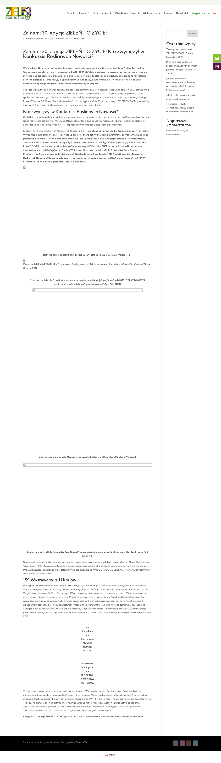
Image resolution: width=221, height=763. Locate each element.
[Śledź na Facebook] (175, 743)
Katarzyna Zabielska (53, 38)
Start (70, 13)
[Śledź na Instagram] (182, 743)
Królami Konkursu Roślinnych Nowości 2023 (47, 130)
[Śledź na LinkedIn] (195, 743)
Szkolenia (100, 13)
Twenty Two (82, 742)
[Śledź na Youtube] (188, 743)
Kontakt (182, 13)
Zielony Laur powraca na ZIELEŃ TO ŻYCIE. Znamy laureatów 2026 (179, 53)
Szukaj (192, 33)
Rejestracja (200, 13)
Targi (82, 13)
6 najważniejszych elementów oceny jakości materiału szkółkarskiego (180, 107)
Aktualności (151, 13)
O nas (168, 13)
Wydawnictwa (125, 13)
